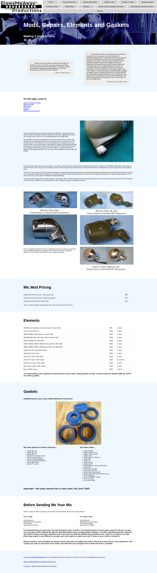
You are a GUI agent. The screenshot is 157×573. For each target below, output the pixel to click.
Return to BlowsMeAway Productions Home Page (40, 562)
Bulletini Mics (109, 2)
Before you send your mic (32, 111)
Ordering (100, 11)
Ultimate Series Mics (90, 2)
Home (51, 2)
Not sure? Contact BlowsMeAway (34, 557)
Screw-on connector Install (32, 103)
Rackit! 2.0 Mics (128, 2)
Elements (27, 107)
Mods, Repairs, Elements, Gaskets (142, 6)
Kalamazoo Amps (52, 6)
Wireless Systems (147, 2)
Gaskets (26, 109)
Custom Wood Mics (69, 2)
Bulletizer (86, 6)
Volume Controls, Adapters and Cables (110, 6)
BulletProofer (70, 6)
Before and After (29, 104)
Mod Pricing (27, 106)
